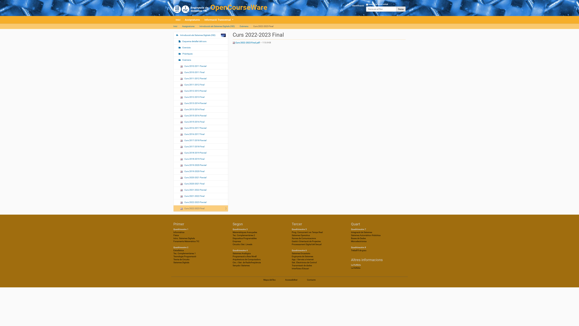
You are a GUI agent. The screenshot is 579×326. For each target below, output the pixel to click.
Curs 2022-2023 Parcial (195, 202)
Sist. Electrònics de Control (304, 262)
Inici (178, 19)
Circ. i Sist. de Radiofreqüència (247, 262)
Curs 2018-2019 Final (194, 159)
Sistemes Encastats (301, 253)
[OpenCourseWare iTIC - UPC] (220, 7)
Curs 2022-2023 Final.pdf (247, 42)
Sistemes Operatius (301, 235)
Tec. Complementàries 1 (184, 253)
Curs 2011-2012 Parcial (195, 78)
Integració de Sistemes (361, 232)
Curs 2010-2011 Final (194, 72)
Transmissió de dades (302, 265)
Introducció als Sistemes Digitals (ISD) (217, 26)
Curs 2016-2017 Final (194, 134)
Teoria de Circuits (181, 259)
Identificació (358, 5)
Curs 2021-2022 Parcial (195, 190)
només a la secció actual (378, 4)
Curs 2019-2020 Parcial (195, 165)
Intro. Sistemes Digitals (184, 238)
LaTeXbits (355, 268)
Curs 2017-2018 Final (194, 146)
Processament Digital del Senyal (306, 244)
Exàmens (244, 26)
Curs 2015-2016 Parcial (195, 115)
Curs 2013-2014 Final (194, 109)
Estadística (178, 250)
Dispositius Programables (245, 238)
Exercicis (186, 47)
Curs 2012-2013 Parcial (195, 91)
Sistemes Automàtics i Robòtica (366, 235)
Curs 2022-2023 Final (194, 208)
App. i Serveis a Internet (303, 259)
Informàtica (178, 232)
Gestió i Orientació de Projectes (306, 241)
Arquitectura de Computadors (247, 259)
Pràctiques (187, 54)
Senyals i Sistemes (241, 265)
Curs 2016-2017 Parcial (195, 128)
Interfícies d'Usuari (300, 268)
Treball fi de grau (358, 250)
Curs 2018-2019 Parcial (195, 153)
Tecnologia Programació (184, 256)
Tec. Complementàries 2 (244, 235)
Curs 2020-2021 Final (194, 183)
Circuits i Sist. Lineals (242, 244)
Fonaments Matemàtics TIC (186, 241)
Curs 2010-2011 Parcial (195, 66)
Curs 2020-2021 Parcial (195, 177)
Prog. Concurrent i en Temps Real (307, 232)
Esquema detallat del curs (194, 41)
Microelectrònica (359, 241)
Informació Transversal (217, 19)
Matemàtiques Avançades (245, 232)
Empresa (237, 241)
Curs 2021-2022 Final (194, 196)
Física (176, 235)
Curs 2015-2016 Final (194, 122)
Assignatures (192, 19)
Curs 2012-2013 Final (194, 97)
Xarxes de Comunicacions (304, 238)
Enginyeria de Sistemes (302, 256)
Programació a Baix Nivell (244, 256)
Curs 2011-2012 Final (194, 84)
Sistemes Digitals (181, 262)
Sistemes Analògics (242, 253)
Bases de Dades (358, 238)
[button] (234, 20)
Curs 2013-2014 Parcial (195, 103)
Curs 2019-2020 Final (194, 171)
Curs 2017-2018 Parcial (195, 140)
